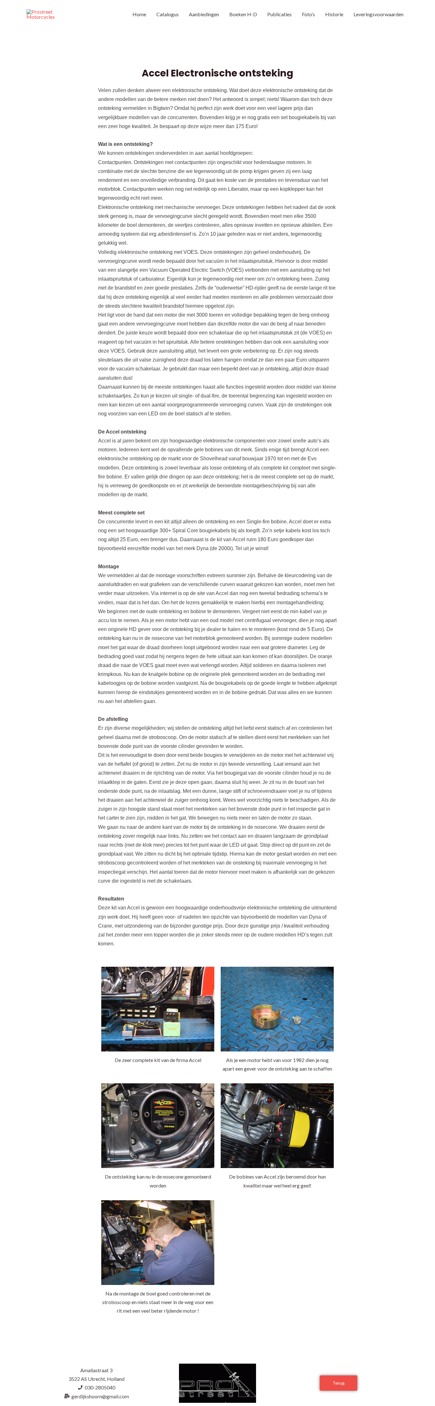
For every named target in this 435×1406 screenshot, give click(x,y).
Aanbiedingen (204, 14)
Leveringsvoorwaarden (378, 14)
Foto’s (308, 14)
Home (139, 14)
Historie (334, 14)
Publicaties (279, 14)
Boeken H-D (243, 14)
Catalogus (167, 14)
